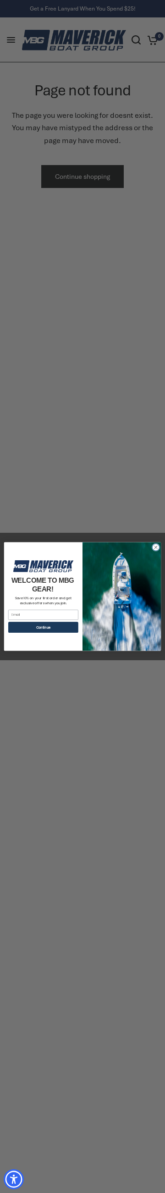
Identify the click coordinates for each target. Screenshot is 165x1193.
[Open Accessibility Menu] (14, 1179)
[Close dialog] (155, 547)
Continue (43, 627)
